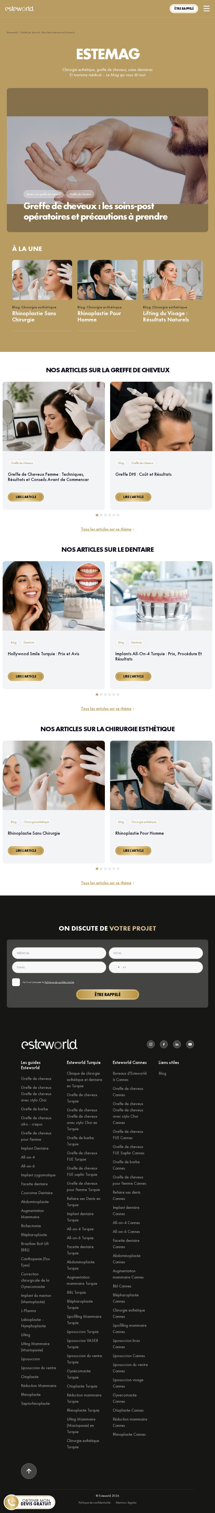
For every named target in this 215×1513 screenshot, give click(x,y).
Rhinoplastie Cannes (129, 1434)
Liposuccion (30, 1359)
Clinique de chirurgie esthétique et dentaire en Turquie (84, 1079)
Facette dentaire (34, 1184)
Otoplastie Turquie (82, 1386)
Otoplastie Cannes (128, 1410)
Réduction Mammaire (38, 1385)
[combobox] (115, 967)
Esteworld (12, 32)
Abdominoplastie (35, 1201)
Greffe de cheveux (36, 1078)
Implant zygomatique (38, 1175)
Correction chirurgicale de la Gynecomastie (35, 1280)
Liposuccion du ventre (38, 1367)
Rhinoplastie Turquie (83, 1410)
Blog (162, 1073)
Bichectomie (31, 1225)
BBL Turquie (76, 1292)
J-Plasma (28, 1310)
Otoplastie (30, 1376)
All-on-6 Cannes (126, 1231)
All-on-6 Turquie (80, 1238)
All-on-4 (28, 1157)
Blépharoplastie (34, 1234)
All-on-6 (28, 1166)
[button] (184, 8)
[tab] (97, 515)
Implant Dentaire (35, 1148)
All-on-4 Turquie (80, 1229)
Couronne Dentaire (37, 1192)
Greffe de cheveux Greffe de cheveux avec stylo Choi (36, 1094)
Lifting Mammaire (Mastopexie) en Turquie (81, 1425)
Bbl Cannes (122, 1286)
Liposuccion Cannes (129, 1355)
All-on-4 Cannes (126, 1222)
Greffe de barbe (34, 1109)
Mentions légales (126, 1502)
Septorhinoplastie (35, 1403)
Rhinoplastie (31, 1394)
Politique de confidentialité (59, 982)
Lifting (25, 1334)
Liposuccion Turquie (83, 1331)
